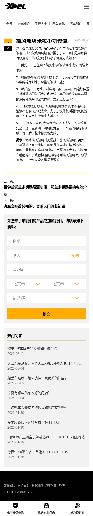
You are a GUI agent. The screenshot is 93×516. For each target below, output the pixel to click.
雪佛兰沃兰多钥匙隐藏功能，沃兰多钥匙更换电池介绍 (45, 191)
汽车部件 (75, 24)
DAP (62, 485)
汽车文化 (58, 24)
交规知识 (23, 24)
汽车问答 (51, 485)
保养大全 (41, 24)
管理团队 (9, 485)
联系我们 (37, 485)
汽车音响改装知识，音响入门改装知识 (34, 206)
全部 (9, 24)
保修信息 (23, 485)
